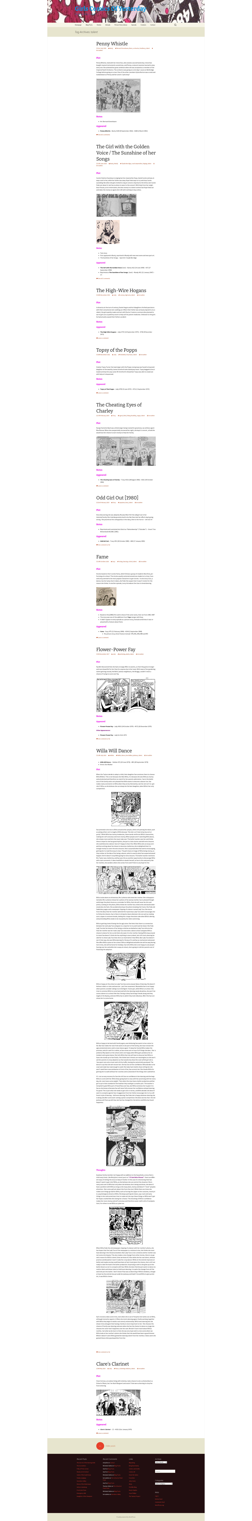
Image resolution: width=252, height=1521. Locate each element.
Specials (133, 25)
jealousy (135, 755)
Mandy (116, 163)
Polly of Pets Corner (83, 1469)
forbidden (123, 355)
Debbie (112, 755)
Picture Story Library (120, 25)
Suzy (113, 561)
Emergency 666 (81, 1493)
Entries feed (158, 1499)
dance (123, 755)
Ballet (119, 755)
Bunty (111, 48)
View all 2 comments (104, 135)
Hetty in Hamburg (82, 1487)
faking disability (131, 415)
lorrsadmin (141, 295)
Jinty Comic (132, 1481)
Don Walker (129, 755)
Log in (156, 1496)
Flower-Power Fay (115, 649)
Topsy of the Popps (116, 350)
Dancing (125, 561)
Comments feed (160, 1502)
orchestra (136, 48)
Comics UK (132, 1472)
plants (128, 654)
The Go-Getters (81, 1466)
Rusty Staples (133, 1490)
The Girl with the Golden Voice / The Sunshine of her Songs (126, 153)
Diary (126, 502)
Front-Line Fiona (81, 1490)
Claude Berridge (126, 163)
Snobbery (142, 48)
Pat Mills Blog (133, 1487)
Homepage (78, 25)
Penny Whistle (112, 44)
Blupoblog (132, 1463)
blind (124, 415)
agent (121, 415)
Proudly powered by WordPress (126, 1517)
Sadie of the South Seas (84, 1475)
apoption (122, 502)
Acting (120, 561)
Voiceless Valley (81, 1481)
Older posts (107, 1445)
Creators (143, 25)
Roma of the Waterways (84, 1484)
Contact (152, 25)
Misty (130, 1484)
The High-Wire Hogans (121, 290)
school (130, 561)
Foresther (132, 1478)
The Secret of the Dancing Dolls (86, 1463)
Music (130, 48)
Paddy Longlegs (81, 1478)
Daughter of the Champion (84, 1496)
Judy (114, 295)
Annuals (107, 25)
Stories (99, 25)
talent (148, 48)
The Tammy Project (134, 1496)
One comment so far (104, 545)
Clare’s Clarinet (112, 1364)
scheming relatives (125, 1368)
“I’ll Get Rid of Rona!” (136, 1177)
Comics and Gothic (134, 1469)
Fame (102, 557)
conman (122, 295)
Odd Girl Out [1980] (117, 498)
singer (139, 415)
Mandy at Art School (82, 1472)
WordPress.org (159, 1505)
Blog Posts (89, 25)
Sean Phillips (132, 1493)
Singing (145, 163)
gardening (122, 654)
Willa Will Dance (114, 751)
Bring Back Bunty (134, 1466)
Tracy (114, 415)
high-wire (128, 295)
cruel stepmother (137, 163)
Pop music (129, 355)
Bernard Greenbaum (122, 48)
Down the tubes (133, 1475)
